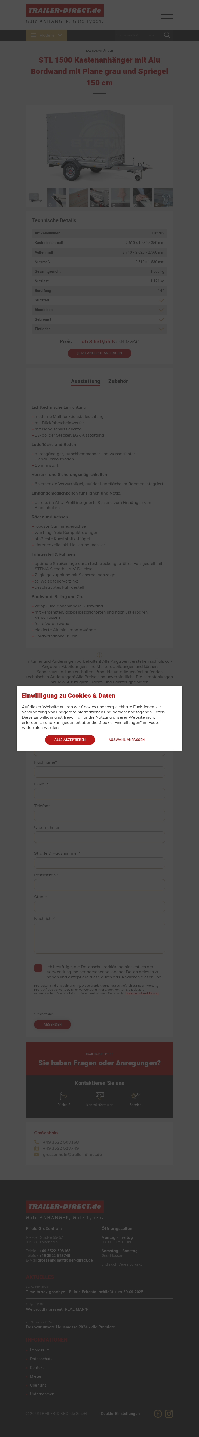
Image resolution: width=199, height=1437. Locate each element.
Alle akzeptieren (70, 740)
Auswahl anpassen (127, 740)
